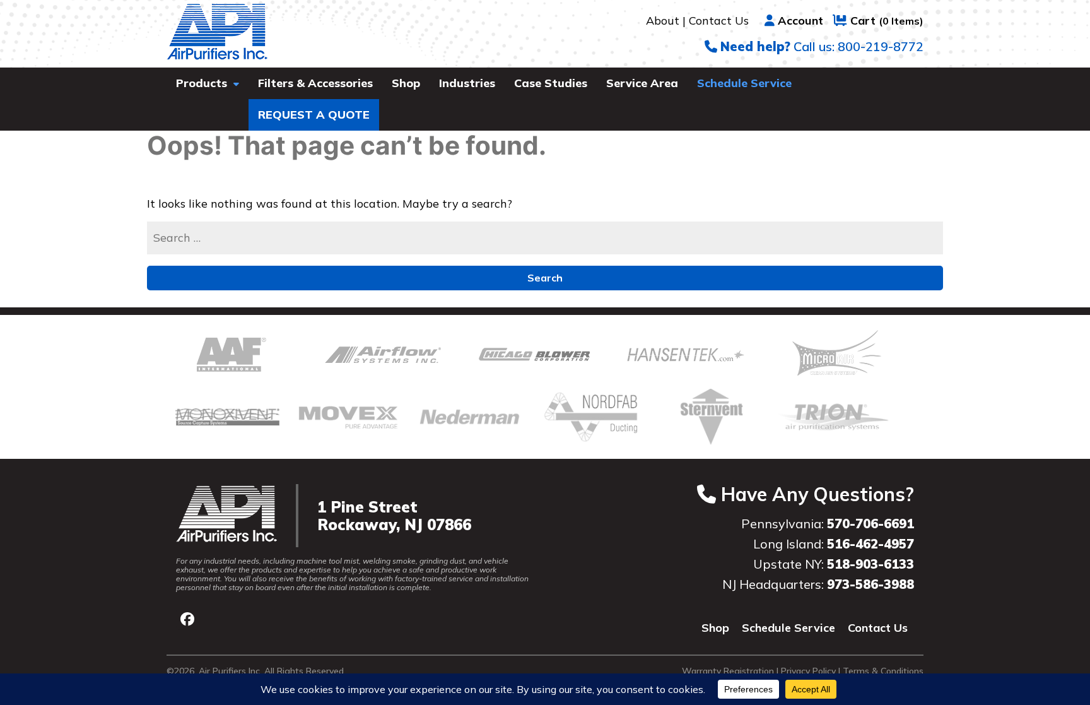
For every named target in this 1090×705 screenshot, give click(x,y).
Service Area (642, 83)
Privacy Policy (808, 671)
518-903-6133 (870, 564)
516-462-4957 (870, 544)
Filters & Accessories (315, 83)
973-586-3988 (870, 584)
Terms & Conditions (883, 671)
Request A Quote (314, 114)
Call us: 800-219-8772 (821, 46)
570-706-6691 (870, 523)
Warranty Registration (728, 671)
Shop (406, 83)
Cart (886, 20)
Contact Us (719, 20)
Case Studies (550, 83)
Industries (467, 83)
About (662, 20)
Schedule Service (744, 83)
